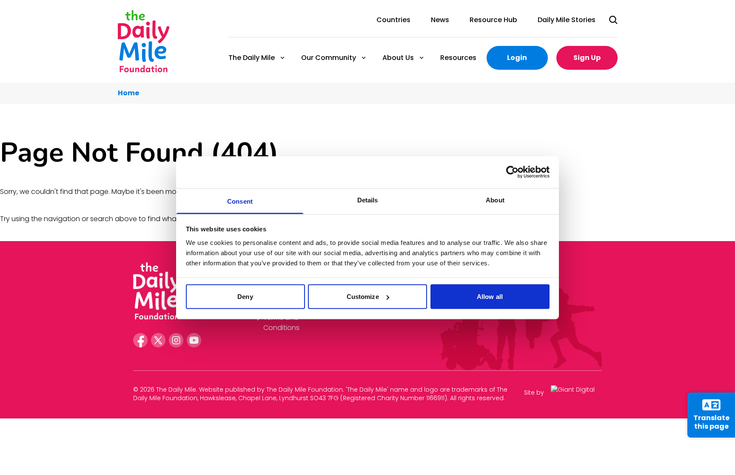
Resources (458, 58)
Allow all (490, 296)
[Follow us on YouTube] (194, 340)
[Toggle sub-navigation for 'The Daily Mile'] (282, 58)
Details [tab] (367, 199)
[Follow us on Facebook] (140, 340)
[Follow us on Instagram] (176, 340)
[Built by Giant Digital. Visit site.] (576, 392)
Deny (245, 296)
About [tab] (495, 199)
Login (517, 58)
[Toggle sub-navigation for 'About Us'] (421, 58)
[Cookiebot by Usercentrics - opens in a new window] (512, 172)
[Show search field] (613, 20)
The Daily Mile (251, 58)
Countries (393, 20)
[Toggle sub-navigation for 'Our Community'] (364, 58)
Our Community (328, 58)
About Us (397, 58)
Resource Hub (493, 20)
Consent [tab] (240, 201)
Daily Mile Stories (566, 20)
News (440, 20)
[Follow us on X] (158, 340)
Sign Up (587, 58)
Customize (363, 296)
